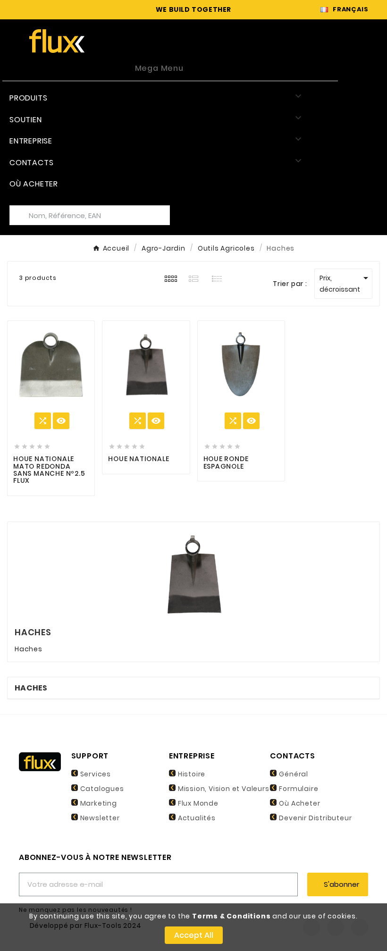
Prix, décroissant (345, 283)
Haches (31, 687)
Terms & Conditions (231, 916)
